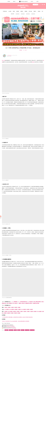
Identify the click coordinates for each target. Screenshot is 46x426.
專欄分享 (35, 11)
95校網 (15, 313)
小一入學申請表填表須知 (22, 301)
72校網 (24, 311)
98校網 (18, 313)
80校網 (35, 311)
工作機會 (37, 1)
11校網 (5, 307)
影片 (42, 11)
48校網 (31, 309)
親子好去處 (30, 11)
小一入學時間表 (14, 301)
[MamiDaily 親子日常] (23, 6)
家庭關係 (26, 11)
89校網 (8, 313)
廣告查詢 (32, 1)
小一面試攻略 (30, 301)
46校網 (27, 309)
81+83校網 (39, 311)
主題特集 (39, 11)
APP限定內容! (5, 11)
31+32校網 (6, 309)
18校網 (19, 307)
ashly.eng (9, 55)
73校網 (28, 311)
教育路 (14, 11)
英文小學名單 (14, 303)
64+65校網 (10, 311)
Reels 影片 (12, 13)
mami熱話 (9, 11)
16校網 (15, 307)
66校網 (14, 311)
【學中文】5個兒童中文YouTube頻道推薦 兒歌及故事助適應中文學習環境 (15, 321)
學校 (19, 330)
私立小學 (3, 60)
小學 (15, 330)
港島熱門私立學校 (28, 303)
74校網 (31, 311)
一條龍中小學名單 (21, 303)
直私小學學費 (9, 303)
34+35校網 (11, 309)
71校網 (21, 311)
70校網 (17, 311)
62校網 (5, 311)
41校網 (19, 309)
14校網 (12, 307)
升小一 (22, 330)
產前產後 (17, 11)
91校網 (12, 313)
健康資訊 (22, 11)
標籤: (3, 330)
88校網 (5, 313)
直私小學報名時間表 (37, 301)
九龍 (36, 303)
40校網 (15, 309)
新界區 (33, 62)
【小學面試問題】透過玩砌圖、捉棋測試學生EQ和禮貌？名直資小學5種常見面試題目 (17, 317)
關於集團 (9, 1)
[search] (39, 4)
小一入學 (25, 50)
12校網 (9, 307)
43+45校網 (23, 309)
